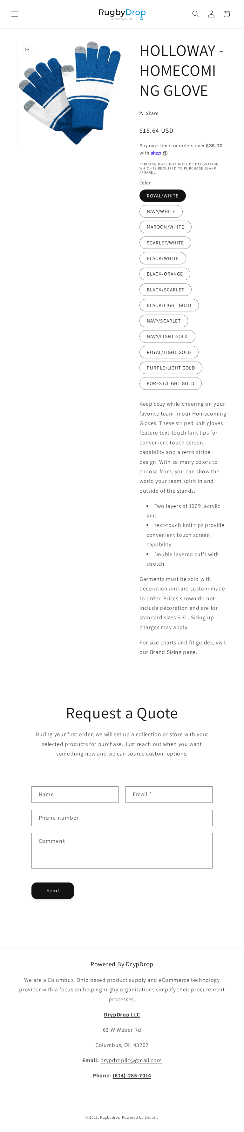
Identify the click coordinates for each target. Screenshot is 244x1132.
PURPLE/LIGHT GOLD (171, 367)
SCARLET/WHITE (165, 242)
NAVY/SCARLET (164, 320)
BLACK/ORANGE (165, 273)
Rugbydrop (110, 1117)
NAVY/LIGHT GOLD (167, 336)
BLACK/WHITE (163, 258)
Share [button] (152, 113)
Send (52, 890)
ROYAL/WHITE (163, 195)
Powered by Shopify (140, 1117)
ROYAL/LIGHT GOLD (169, 352)
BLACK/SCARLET (165, 289)
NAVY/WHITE (161, 211)
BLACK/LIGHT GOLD (169, 305)
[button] (14, 14)
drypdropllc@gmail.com (131, 1060)
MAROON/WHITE (165, 226)
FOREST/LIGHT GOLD (170, 383)
